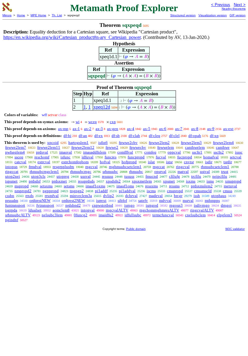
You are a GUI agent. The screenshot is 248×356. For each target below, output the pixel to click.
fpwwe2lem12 (82, 147)
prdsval (42, 152)
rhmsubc (136, 171)
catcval (20, 162)
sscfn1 (197, 152)
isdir (208, 162)
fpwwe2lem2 (159, 142)
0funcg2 (80, 215)
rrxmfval (52, 195)
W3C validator (235, 228)
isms (210, 181)
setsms (69, 186)
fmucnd (151, 176)
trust (224, 171)
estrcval (44, 162)
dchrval (131, 195)
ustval (205, 171)
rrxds (29, 195)
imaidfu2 (106, 215)
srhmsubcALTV (18, 215)
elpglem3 (224, 215)
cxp (113, 121)
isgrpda (11, 210)
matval (183, 171)
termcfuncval (163, 215)
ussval (85, 176)
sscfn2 (219, 152)
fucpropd (184, 157)
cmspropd (175, 191)
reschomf (41, 157)
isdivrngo (202, 205)
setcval (235, 157)
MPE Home (38, 15)
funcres (110, 157)
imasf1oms (125, 186)
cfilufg (174, 176)
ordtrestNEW (40, 200)
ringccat (11, 171)
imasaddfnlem (94, 152)
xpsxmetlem (142, 181)
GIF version (238, 15)
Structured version (183, 15)
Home (21, 15)
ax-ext (228, 128)
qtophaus (218, 195)
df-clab (134, 135)
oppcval (174, 152)
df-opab (194, 135)
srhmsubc (110, 171)
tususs (129, 176)
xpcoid (53, 142)
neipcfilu (219, 176)
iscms (151, 191)
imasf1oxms (95, 186)
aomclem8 (61, 210)
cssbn (9, 195)
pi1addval (127, 191)
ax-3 (99, 128)
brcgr (178, 195)
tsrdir (228, 162)
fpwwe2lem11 (48, 147)
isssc (239, 152)
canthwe (223, 147)
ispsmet (11, 181)
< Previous (220, 4)
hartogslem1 (78, 142)
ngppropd (51, 191)
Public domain (136, 228)
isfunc (65, 157)
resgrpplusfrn (63, 166)
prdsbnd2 (73, 205)
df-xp (214, 135)
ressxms (151, 186)
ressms (174, 186)
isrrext (101, 200)
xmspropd (233, 181)
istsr (169, 162)
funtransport (15, 205)
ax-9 (210, 128)
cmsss (227, 191)
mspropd (22, 186)
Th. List (57, 15)
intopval (88, 210)
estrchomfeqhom (75, 162)
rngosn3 (176, 205)
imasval (65, 152)
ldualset (34, 210)
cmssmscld (203, 191)
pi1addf (101, 191)
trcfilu (196, 176)
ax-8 (194, 128)
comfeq (150, 152)
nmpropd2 (23, 191)
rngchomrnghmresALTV (159, 210)
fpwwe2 (112, 147)
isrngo (129, 205)
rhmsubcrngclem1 (44, 171)
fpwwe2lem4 (223, 142)
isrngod (152, 205)
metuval (230, 186)
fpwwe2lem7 (15, 147)
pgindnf (11, 220)
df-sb (116, 135)
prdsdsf (35, 181)
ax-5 (146, 128)
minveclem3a (81, 195)
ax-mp (63, 128)
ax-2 (87, 128)
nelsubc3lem (52, 215)
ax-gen (112, 128)
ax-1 (76, 128)
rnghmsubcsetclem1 (125, 166)
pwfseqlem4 (15, 152)
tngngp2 (77, 191)
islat (151, 162)
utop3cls (38, 176)
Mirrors (6, 15)
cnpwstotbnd (102, 205)
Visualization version (212, 15)
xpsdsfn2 (113, 181)
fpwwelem (165, 147)
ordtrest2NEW (73, 200)
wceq (92, 121)
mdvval (165, 200)
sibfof (122, 200)
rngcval (91, 166)
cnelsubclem (195, 215)
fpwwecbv (137, 147)
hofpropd (129, 162)
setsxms (46, 186)
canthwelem (195, 147)
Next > (240, 4)
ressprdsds (86, 181)
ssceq (19, 157)
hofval (105, 162)
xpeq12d (101, 107)
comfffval (125, 152)
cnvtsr (189, 162)
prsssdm (11, 200)
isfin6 (103, 142)
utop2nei (12, 176)
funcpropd (136, 157)
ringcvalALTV (202, 210)
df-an (83, 135)
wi (78, 121)
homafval (211, 157)
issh (197, 195)
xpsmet (169, 181)
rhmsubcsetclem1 (215, 166)
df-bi (67, 135)
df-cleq (154, 135)
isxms (190, 181)
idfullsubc (133, 215)
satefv (143, 200)
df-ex (98, 135)
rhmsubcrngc (80, 171)
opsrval (160, 171)
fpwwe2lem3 (191, 142)
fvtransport (45, 205)
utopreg (63, 176)
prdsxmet (59, 181)
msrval (188, 200)
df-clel (174, 135)
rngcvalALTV (117, 210)
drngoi (226, 205)
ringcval (183, 166)
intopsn (11, 166)
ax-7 (178, 128)
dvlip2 (108, 195)
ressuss (107, 176)
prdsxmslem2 (202, 186)
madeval (156, 195)
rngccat (159, 166)
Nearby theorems (234, 8)
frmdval (35, 166)
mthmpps (212, 200)
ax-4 (130, 128)
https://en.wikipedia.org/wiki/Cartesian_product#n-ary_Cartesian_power (72, 37)
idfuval (87, 157)
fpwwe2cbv (128, 142)
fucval (161, 157)
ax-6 (162, 128)
